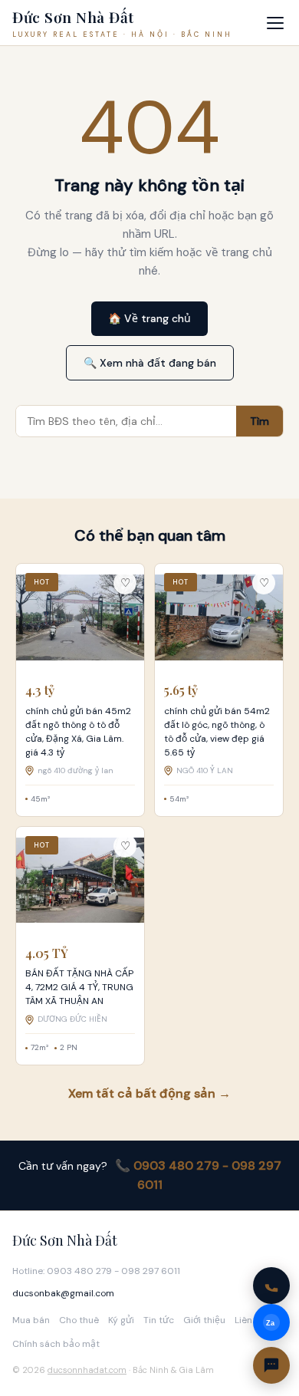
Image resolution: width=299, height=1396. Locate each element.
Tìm (259, 421)
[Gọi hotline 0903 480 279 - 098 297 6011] (271, 1285)
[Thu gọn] (271, 1365)
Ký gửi (121, 1320)
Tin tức (158, 1320)
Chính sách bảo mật (56, 1344)
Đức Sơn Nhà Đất (64, 1240)
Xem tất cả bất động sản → (149, 1093)
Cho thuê (79, 1320)
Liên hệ (250, 1320)
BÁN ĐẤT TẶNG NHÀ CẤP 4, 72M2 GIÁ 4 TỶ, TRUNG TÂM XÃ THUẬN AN (79, 987)
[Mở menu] (275, 23)
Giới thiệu (204, 1320)
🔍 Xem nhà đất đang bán (150, 363)
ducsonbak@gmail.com (63, 1293)
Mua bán (31, 1320)
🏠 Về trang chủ (149, 318)
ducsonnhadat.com (87, 1370)
